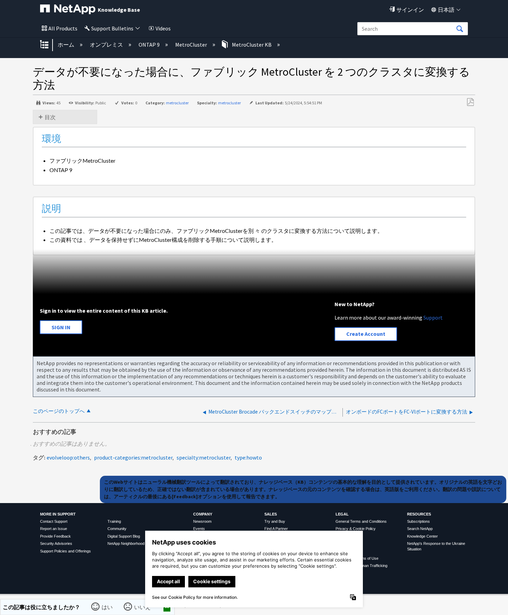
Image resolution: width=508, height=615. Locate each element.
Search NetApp (420, 529)
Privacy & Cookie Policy (356, 529)
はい (107, 606)
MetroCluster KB (252, 44)
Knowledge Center (422, 536)
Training (114, 521)
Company (202, 514)
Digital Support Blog (123, 536)
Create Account (365, 333)
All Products (62, 28)
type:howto (248, 457)
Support (433, 317)
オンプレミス (107, 44)
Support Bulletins (112, 28)
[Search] (459, 29)
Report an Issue (53, 529)
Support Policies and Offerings (65, 551)
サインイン (410, 9)
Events (199, 529)
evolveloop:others (68, 457)
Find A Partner (276, 529)
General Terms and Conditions (361, 521)
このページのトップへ (59, 411)
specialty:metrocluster (204, 457)
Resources (419, 514)
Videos (163, 28)
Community (116, 529)
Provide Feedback (55, 536)
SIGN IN (60, 327)
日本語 (446, 9)
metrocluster (177, 102)
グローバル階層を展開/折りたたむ (48, 45)
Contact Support (53, 521)
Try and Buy (274, 521)
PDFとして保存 (470, 102)
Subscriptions (418, 521)
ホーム (66, 44)
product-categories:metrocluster (133, 457)
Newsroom (202, 521)
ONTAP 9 (150, 44)
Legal (342, 514)
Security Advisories (56, 543)
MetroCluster (191, 44)
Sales (270, 514)
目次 (50, 117)
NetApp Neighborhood (125, 543)
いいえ (142, 606)
